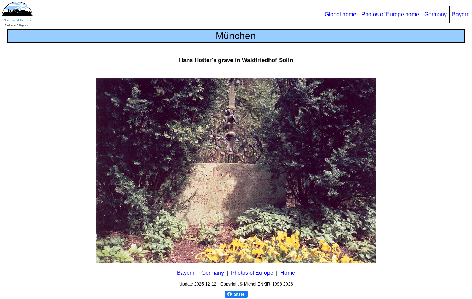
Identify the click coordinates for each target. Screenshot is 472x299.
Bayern (461, 14)
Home (287, 273)
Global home (340, 14)
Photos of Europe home (390, 14)
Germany (435, 14)
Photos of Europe (252, 273)
